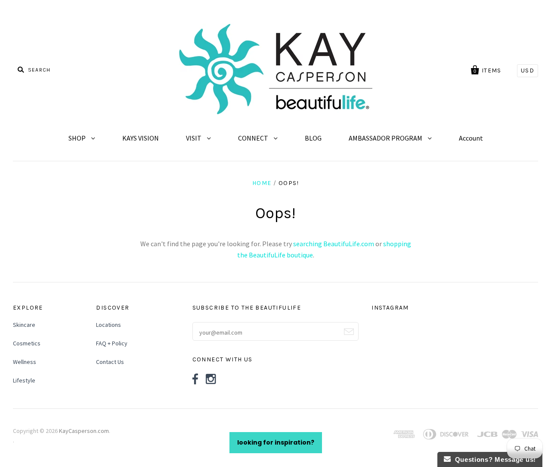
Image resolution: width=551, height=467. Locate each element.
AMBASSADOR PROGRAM (386, 138)
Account (471, 138)
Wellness (24, 362)
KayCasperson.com (84, 431)
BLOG (313, 138)
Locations (108, 325)
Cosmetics (26, 343)
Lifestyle (24, 380)
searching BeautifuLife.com (333, 243)
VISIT (194, 138)
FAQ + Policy (111, 343)
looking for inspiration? (275, 442)
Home (262, 183)
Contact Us (110, 362)
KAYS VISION (140, 138)
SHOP (77, 138)
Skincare (24, 325)
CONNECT (253, 138)
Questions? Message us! (493, 459)
